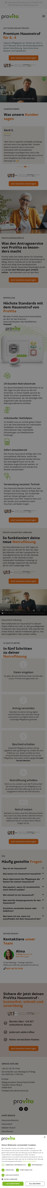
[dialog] (23, 1161)
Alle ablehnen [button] (34, 1184)
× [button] (44, 1137)
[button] (23, 1179)
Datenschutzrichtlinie (29, 1161)
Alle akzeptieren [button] (12, 1184)
